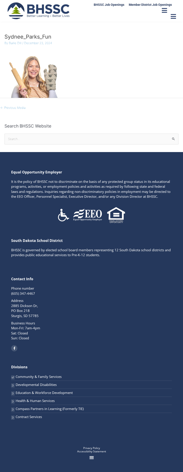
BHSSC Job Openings (109, 4)
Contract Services (29, 416)
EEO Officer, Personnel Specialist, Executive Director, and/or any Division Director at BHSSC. (87, 196)
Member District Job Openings (150, 4)
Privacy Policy (91, 448)
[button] (91, 457)
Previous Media (12, 107)
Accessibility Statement (91, 451)
